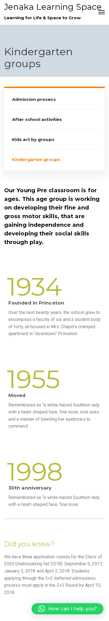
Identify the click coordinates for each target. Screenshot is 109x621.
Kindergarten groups (36, 159)
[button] (67, 608)
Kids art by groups (33, 139)
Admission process (34, 99)
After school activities (37, 119)
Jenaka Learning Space (53, 7)
